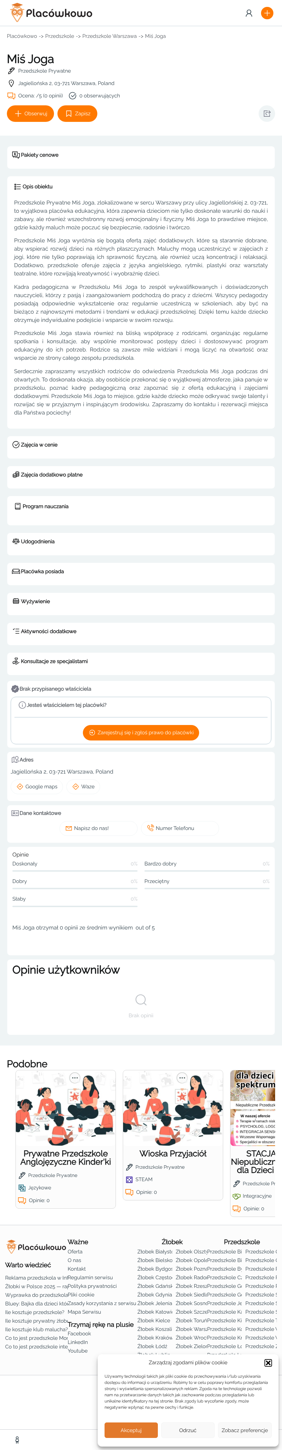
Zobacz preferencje (245, 1430)
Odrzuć (187, 1430)
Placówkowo (22, 36)
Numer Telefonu (175, 828)
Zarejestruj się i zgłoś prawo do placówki (146, 732)
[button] (268, 1362)
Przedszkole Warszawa (110, 36)
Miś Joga (155, 36)
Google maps (41, 787)
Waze (88, 787)
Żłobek (172, 1242)
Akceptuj (131, 1430)
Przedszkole (59, 36)
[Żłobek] (18, 1440)
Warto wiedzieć (28, 1265)
